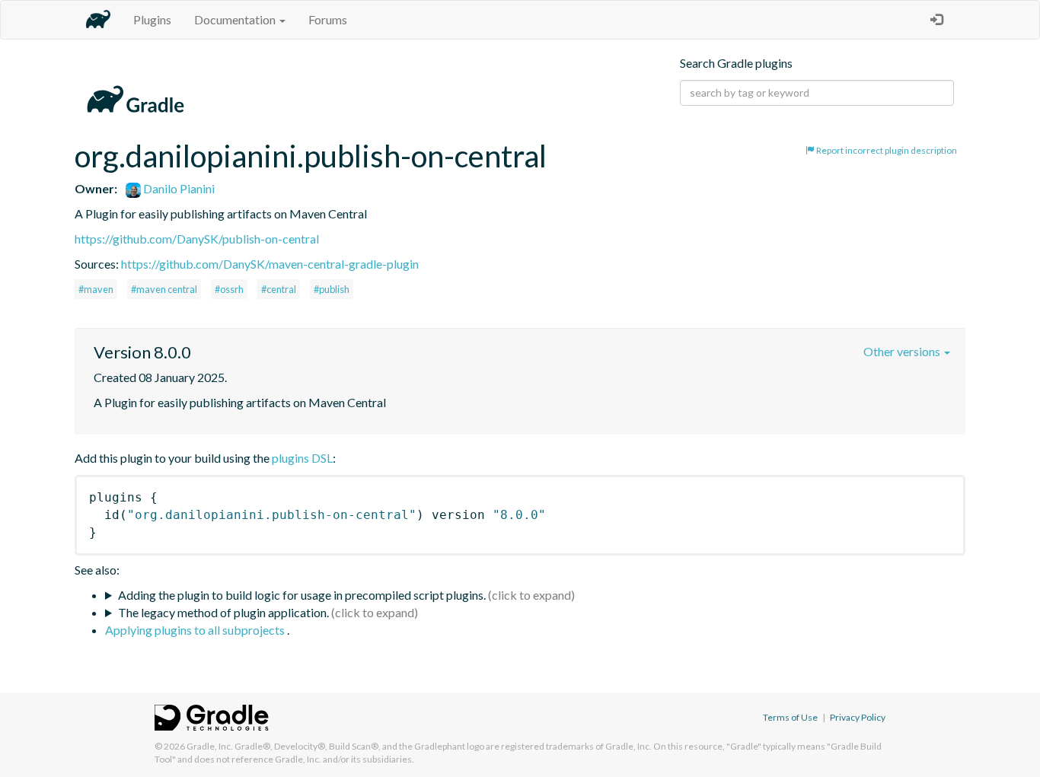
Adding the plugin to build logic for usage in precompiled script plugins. (302, 595)
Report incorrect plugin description (886, 150)
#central (278, 289)
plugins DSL (302, 458)
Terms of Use (790, 717)
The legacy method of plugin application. (223, 612)
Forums (327, 19)
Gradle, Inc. (210, 746)
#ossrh (229, 289)
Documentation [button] (236, 19)
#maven (95, 289)
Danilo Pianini (178, 188)
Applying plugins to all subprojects (196, 630)
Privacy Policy (857, 717)
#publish (331, 289)
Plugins (152, 19)
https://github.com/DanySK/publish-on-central (197, 238)
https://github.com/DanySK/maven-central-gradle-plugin (270, 263)
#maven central (164, 289)
